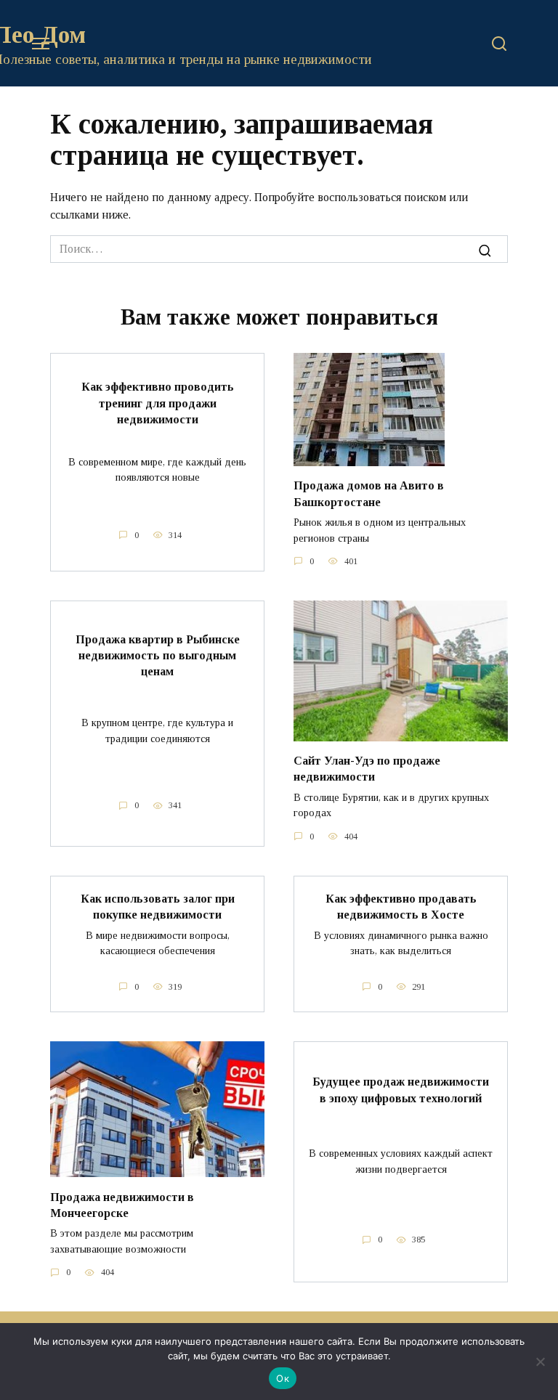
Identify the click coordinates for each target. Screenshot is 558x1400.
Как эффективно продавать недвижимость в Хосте (401, 906)
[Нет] (540, 1361)
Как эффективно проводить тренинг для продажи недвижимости (157, 403)
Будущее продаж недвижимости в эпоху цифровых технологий (400, 1089)
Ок (282, 1378)
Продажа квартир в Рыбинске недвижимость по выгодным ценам (158, 654)
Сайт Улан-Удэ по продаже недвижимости (367, 768)
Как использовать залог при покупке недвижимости (158, 906)
